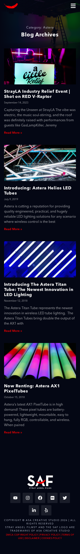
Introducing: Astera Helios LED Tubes (37, 190)
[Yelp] (46, 510)
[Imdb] (52, 498)
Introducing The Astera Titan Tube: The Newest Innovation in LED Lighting (38, 289)
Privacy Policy (50, 535)
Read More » (13, 132)
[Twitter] (65, 498)
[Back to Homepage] (11, 6)
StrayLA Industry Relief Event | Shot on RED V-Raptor (37, 93)
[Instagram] (28, 498)
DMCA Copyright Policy (22, 535)
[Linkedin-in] (34, 510)
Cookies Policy (51, 538)
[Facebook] (40, 498)
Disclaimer (32, 538)
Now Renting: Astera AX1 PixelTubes (32, 388)
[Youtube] (15, 498)
